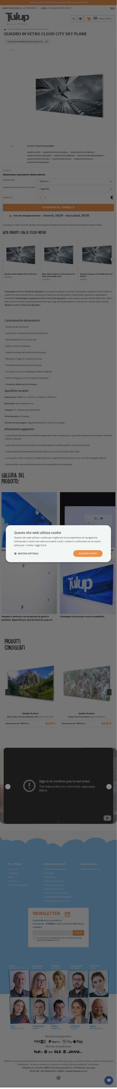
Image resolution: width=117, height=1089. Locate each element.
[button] (26, 553)
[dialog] (58, 543)
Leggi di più (40, 545)
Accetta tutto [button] (88, 553)
